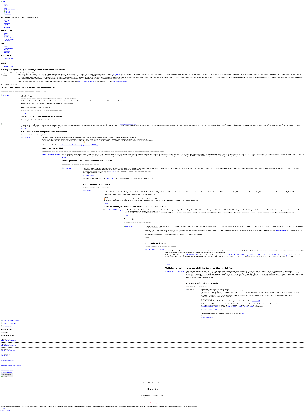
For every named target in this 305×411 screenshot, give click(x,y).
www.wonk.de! (256, 301)
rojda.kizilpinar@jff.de (88, 175)
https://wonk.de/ (250, 306)
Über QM (6, 20)
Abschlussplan (7, 27)
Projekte (6, 24)
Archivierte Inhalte (8, 66)
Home (5, 4)
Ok (1, 408)
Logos (5, 60)
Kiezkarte (6, 36)
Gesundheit (7, 52)
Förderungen (7, 23)
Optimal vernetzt (110, 178)
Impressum (6, 7)
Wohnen (6, 49)
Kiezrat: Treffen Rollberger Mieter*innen (8, 345)
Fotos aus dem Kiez (9, 39)
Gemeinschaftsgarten (9, 37)
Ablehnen (4, 408)
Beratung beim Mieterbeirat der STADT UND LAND (11, 365)
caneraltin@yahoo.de (281, 230)
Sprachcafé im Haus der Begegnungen (8, 350)
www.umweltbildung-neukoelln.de (236, 306)
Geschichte (6, 33)
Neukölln (6, 46)
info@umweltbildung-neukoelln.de (209, 306)
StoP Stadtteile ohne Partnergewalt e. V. (282, 255)
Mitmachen (6, 26)
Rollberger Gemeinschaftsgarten (128, 124)
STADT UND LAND (192, 255)
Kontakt (6, 8)
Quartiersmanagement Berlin (11, 9)
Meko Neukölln (112, 171)
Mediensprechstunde (4, 355)
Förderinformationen (9, 58)
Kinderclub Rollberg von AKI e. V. (246, 255)
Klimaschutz (7, 51)
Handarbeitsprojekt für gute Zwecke (7, 360)
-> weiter (23, 113)
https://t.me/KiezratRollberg (120, 81)
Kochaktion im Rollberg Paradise (7, 370)
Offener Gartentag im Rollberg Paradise (8, 340)
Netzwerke (6, 35)
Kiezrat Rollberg (116, 74)
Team (5, 21)
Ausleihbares (7, 40)
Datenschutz (7, 5)
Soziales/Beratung (8, 48)
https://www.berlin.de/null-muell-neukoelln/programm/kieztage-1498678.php (79, 145)
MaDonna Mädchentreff (264, 255)
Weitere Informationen (5, 410)
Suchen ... (203, 316)
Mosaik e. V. (232, 255)
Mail (243, 313)
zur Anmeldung (152, 403)
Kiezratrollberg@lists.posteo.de (86, 81)
